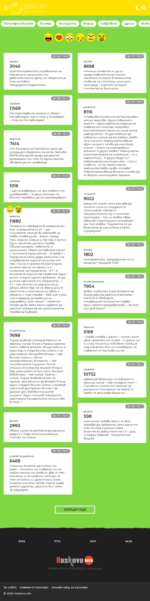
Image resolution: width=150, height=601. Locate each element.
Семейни (15, 104)
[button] (6, 8)
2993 (15, 425)
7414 (14, 143)
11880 (15, 221)
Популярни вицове (18, 23)
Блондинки (67, 23)
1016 (14, 185)
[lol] (48, 37)
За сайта (10, 587)
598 (88, 416)
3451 (93, 541)
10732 (90, 374)
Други (129, 23)
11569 (15, 108)
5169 (88, 331)
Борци (88, 23)
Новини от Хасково (34, 587)
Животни (15, 139)
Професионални (94, 282)
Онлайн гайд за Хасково (69, 587)
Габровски (109, 23)
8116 (88, 111)
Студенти (89, 194)
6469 (15, 461)
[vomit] (101, 37)
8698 (89, 66)
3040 (15, 66)
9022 (89, 198)
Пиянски (15, 216)
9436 (128, 541)
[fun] (80, 37)
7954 (89, 286)
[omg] (69, 37)
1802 (88, 254)
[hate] (91, 37)
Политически (18, 331)
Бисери (46, 23)
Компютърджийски (22, 456)
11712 (57, 541)
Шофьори (90, 107)
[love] (59, 37)
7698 (15, 335)
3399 (21, 541)
